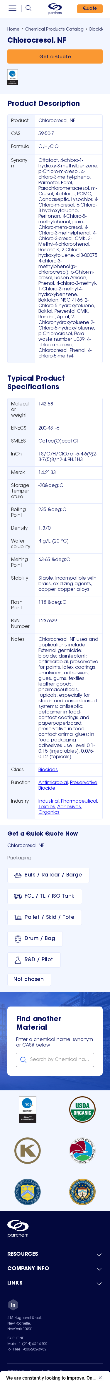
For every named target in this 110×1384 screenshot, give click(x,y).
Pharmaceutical (79, 801)
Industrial (48, 801)
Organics (49, 812)
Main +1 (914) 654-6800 (27, 1344)
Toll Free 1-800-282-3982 (26, 1349)
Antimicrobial (53, 783)
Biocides (48, 770)
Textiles (46, 807)
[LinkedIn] (13, 1306)
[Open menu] (12, 9)
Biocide (46, 788)
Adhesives (69, 807)
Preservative (83, 783)
